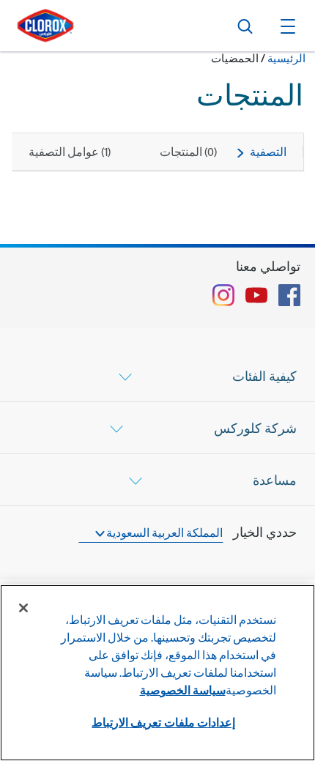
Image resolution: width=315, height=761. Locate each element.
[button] (285, 25)
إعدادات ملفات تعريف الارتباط (163, 722)
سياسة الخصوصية (183, 690)
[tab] (157, 375)
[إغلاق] (23, 608)
